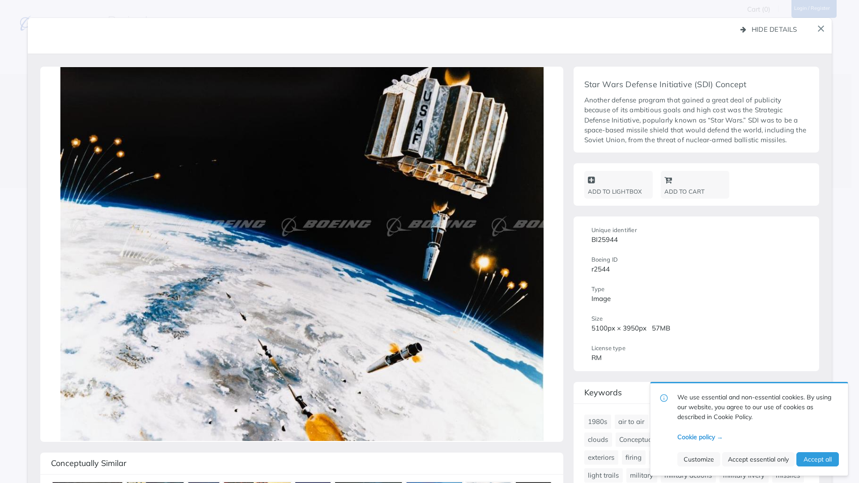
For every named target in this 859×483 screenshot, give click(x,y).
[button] (821, 28)
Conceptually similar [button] (89, 463)
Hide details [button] (774, 29)
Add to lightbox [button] (615, 191)
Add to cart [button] (684, 191)
